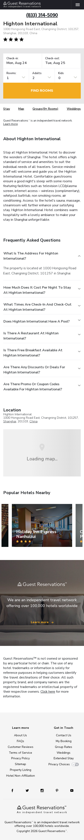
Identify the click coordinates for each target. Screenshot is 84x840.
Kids (61, 73)
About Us (20, 735)
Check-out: (52, 58)
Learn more (10, 124)
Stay (6, 109)
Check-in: (12, 58)
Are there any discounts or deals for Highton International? (34, 370)
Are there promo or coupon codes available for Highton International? (32, 387)
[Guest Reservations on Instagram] (42, 790)
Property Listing (20, 770)
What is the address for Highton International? (30, 256)
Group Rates (63, 747)
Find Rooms (42, 90)
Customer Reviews (20, 747)
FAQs (20, 741)
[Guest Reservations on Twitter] (27, 790)
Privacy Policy (20, 758)
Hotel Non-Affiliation (20, 776)
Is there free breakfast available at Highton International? (32, 353)
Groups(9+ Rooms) (45, 109)
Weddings (74, 109)
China (33, 421)
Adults (37, 73)
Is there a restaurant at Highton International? (31, 336)
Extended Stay (64, 758)
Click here (47, 691)
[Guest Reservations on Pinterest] (57, 790)
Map (21, 109)
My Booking (64, 741)
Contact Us (63, 735)
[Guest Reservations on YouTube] (70, 790)
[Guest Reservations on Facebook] (14, 790)
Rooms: (11, 73)
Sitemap (20, 764)
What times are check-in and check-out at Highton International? (37, 307)
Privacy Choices (59, 764)
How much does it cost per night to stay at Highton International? (37, 290)
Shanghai (9, 421)
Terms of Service (20, 753)
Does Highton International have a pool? (36, 321)
